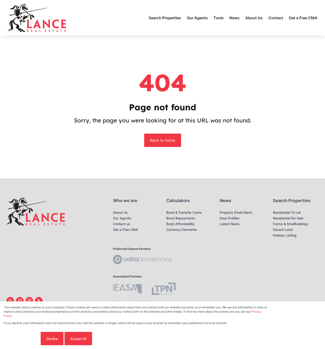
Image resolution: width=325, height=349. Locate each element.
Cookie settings (22, 339)
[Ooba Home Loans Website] (142, 260)
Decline (52, 339)
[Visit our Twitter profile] (39, 301)
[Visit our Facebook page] (10, 301)
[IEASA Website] (127, 289)
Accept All (78, 339)
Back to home (162, 140)
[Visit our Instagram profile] (29, 301)
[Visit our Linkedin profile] (20, 301)
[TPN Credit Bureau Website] (164, 289)
